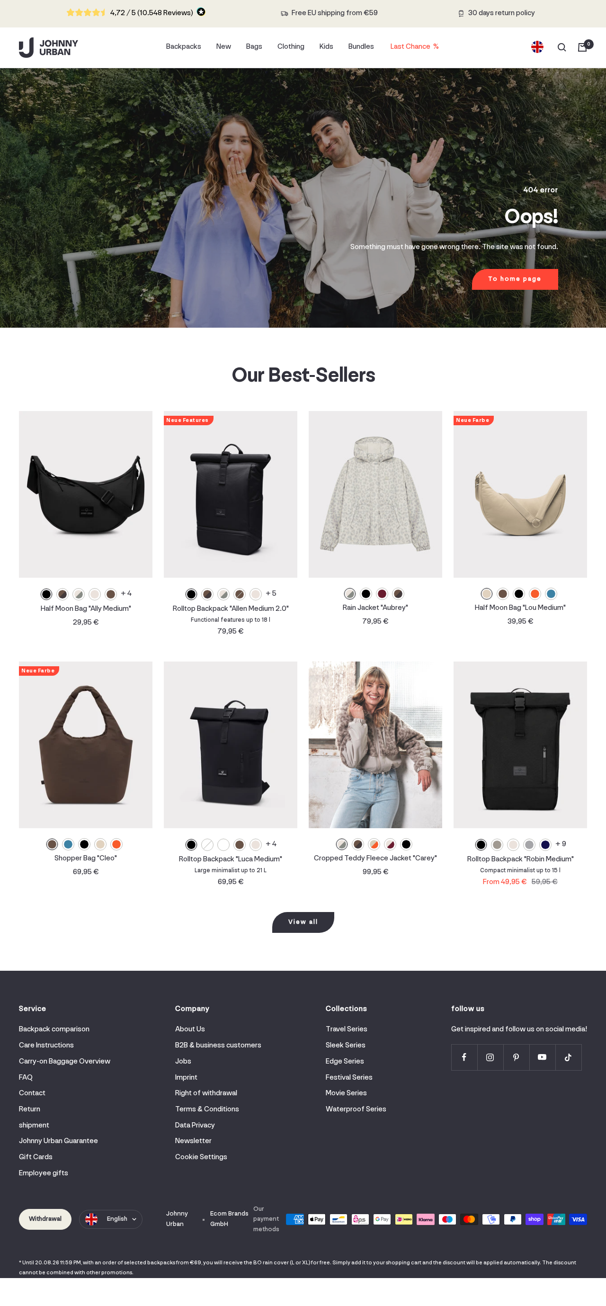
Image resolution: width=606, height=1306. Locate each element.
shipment (34, 1125)
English (117, 1219)
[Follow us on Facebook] (464, 1057)
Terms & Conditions (207, 1109)
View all (303, 922)
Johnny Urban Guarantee (58, 1141)
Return (29, 1109)
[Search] (562, 47)
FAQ (26, 1078)
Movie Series (346, 1093)
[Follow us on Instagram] (490, 1057)
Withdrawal (45, 1219)
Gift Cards (36, 1157)
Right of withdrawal (206, 1093)
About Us (190, 1029)
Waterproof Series (356, 1109)
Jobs (183, 1061)
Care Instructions (46, 1045)
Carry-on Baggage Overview (64, 1061)
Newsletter (193, 1141)
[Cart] (582, 47)
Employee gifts (43, 1173)
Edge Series (345, 1061)
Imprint (186, 1078)
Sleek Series (345, 1045)
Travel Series (346, 1029)
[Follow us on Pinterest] (516, 1057)
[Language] (537, 47)
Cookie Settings (201, 1157)
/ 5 (151, 13)
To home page (515, 279)
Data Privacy (195, 1125)
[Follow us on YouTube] (542, 1057)
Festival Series (349, 1078)
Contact (32, 1093)
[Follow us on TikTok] (568, 1057)
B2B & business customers (218, 1045)
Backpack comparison (54, 1029)
